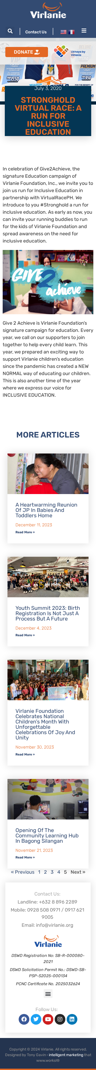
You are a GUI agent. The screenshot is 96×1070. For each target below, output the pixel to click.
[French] (71, 32)
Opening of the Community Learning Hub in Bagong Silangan (47, 835)
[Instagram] (60, 1019)
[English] (63, 32)
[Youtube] (48, 1019)
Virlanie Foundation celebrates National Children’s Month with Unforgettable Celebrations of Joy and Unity (45, 724)
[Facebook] (24, 1019)
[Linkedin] (72, 1019)
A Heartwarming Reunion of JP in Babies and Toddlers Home (46, 510)
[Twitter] (36, 1019)
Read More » (25, 532)
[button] (10, 31)
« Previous (22, 872)
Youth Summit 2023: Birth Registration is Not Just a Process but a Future (47, 613)
